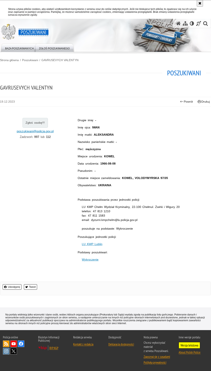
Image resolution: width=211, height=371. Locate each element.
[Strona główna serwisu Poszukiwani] (178, 23)
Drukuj (205, 101)
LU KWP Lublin (92, 244)
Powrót (188, 101)
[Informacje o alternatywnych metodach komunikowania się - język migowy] (198, 23)
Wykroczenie (90, 259)
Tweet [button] (32, 287)
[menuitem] (19, 47)
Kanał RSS (6, 343)
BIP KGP (53, 348)
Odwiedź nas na (13, 343)
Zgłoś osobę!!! (35, 122)
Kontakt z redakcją (83, 344)
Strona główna (9, 60)
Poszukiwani (30, 60)
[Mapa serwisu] (185, 23)
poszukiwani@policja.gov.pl (35, 131)
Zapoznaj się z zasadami (157, 356)
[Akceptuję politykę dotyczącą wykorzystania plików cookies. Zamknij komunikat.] (200, 3)
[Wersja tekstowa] (192, 23)
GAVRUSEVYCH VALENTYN (60, 60)
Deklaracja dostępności (121, 344)
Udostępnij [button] (14, 287)
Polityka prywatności (155, 362)
